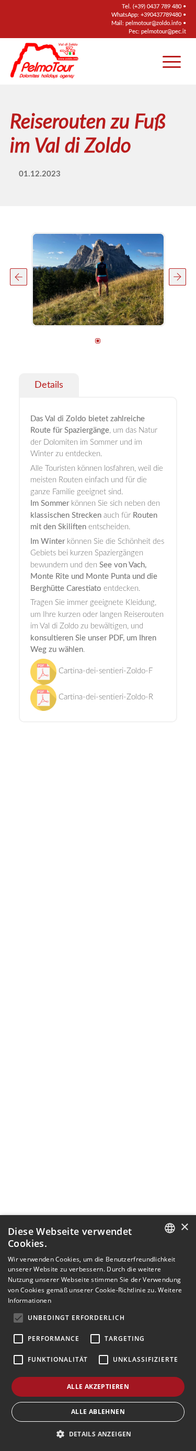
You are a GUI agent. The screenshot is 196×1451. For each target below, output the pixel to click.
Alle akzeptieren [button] (98, 1386)
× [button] (184, 1227)
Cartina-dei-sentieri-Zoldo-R (104, 697)
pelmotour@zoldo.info (153, 23)
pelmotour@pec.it (163, 31)
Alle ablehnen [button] (98, 1411)
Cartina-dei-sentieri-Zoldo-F (104, 671)
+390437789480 (161, 15)
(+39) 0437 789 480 (157, 6)
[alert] (98, 1333)
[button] (18, 277)
